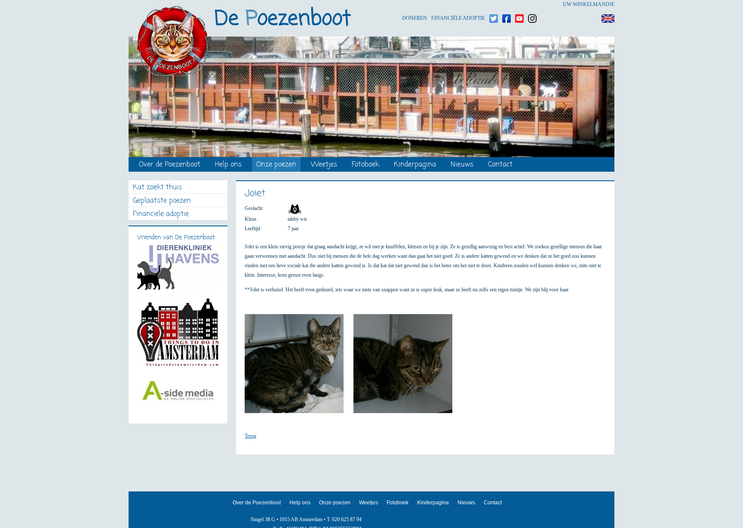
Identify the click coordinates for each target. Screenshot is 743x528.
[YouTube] (519, 4)
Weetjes (324, 165)
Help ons (228, 165)
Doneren (414, 4)
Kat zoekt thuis (157, 188)
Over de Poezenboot (169, 165)
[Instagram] (532, 4)
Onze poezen (276, 165)
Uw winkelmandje (588, 4)
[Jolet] (298, 367)
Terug (250, 436)
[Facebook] (506, 4)
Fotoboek (365, 165)
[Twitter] (493, 4)
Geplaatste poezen (162, 201)
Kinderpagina (415, 165)
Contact (500, 165)
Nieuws (462, 165)
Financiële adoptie (458, 4)
